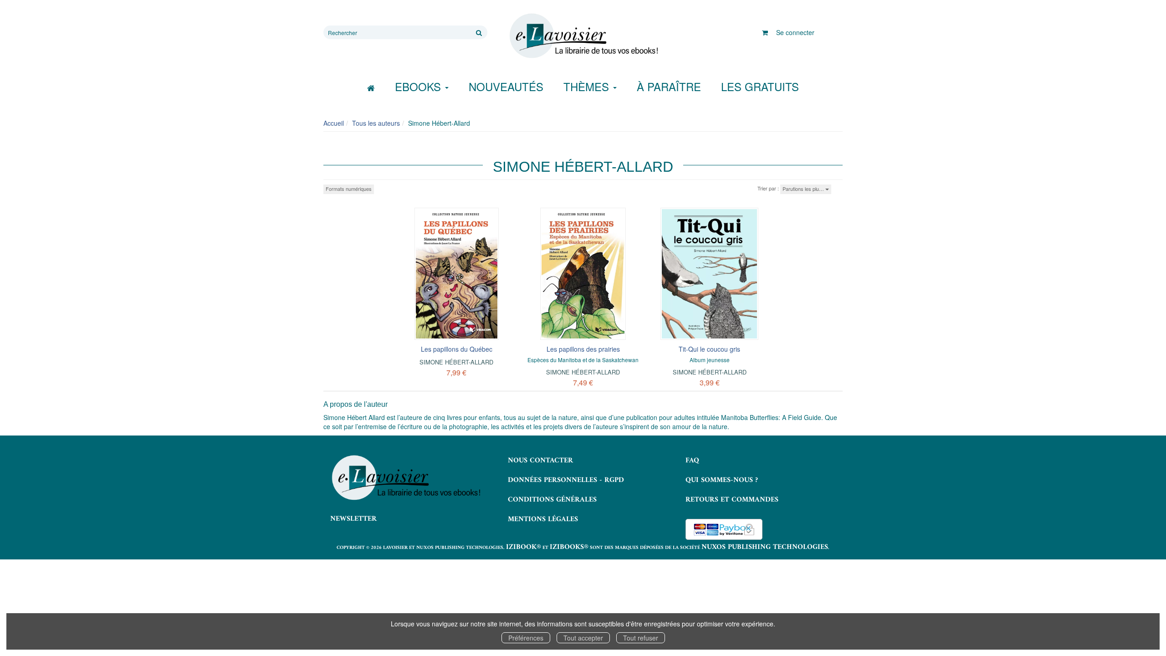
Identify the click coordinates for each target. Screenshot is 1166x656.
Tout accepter (583, 637)
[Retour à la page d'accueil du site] (583, 36)
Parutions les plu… (803, 188)
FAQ (692, 460)
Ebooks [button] (419, 86)
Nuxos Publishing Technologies (764, 547)
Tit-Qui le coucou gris (709, 349)
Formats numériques (349, 188)
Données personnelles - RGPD (566, 480)
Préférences (525, 637)
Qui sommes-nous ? (721, 480)
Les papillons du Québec (456, 349)
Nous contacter (540, 460)
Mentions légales (543, 519)
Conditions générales (552, 499)
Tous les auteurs (376, 123)
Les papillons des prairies (583, 349)
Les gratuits (760, 86)
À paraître (669, 86)
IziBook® (523, 547)
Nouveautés (506, 86)
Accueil (333, 123)
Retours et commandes (731, 499)
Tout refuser (640, 637)
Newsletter (353, 518)
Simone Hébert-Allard (456, 362)
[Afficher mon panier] (765, 32)
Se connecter (795, 32)
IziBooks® (569, 547)
